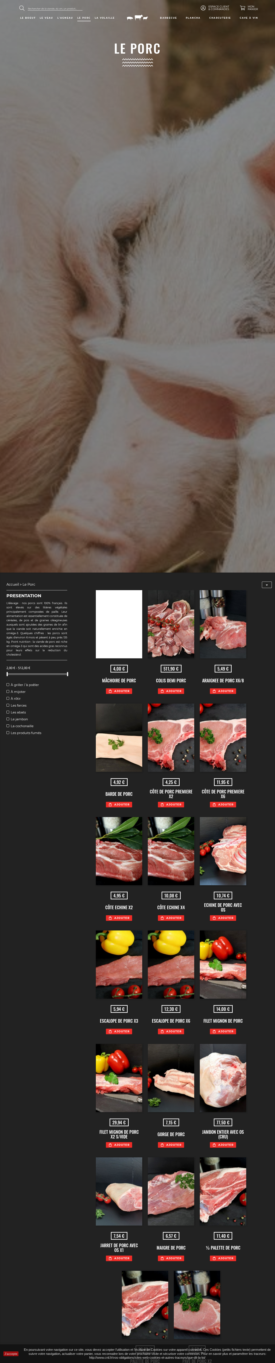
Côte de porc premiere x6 (223, 794)
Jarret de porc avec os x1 (119, 1247)
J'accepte (11, 1353)
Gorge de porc (171, 1134)
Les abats (18, 712)
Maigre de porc (171, 1247)
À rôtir (16, 699)
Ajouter (122, 691)
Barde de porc (119, 794)
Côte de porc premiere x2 (171, 794)
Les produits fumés (26, 733)
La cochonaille (22, 726)
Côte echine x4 (171, 907)
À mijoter (18, 692)
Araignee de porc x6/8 (223, 680)
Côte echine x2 (119, 907)
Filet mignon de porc (223, 1020)
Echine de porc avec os (223, 907)
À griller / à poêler (25, 685)
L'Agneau (65, 18)
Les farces (18, 705)
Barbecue (168, 18)
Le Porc (84, 18)
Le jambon (19, 719)
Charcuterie (220, 18)
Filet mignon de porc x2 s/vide (119, 1134)
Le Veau (46, 18)
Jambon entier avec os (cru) (223, 1134)
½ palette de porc (223, 1247)
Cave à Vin (249, 18)
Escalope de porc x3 (119, 1020)
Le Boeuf (28, 18)
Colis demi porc (171, 680)
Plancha (193, 18)
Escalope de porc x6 (171, 1020)
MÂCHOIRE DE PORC (119, 680)
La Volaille (105, 18)
